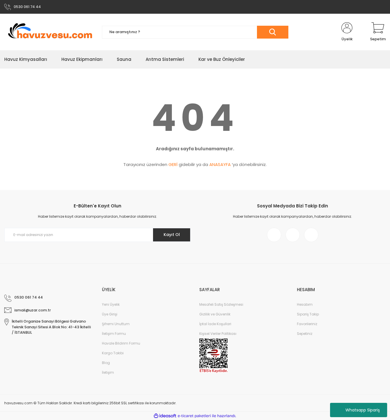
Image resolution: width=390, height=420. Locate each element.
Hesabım (305, 304)
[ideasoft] (165, 416)
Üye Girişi (109, 314)
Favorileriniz (307, 323)
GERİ (173, 164)
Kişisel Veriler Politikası (217, 333)
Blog (106, 362)
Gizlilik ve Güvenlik (214, 314)
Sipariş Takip (308, 314)
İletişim (108, 372)
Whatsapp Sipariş (362, 410)
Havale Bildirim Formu (121, 343)
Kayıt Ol (172, 234)
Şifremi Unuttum (116, 323)
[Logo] (48, 32)
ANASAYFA (220, 164)
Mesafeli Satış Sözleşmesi (221, 304)
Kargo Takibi (113, 353)
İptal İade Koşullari (215, 323)
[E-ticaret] (194, 416)
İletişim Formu (114, 333)
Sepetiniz (304, 333)
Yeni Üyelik (111, 304)
